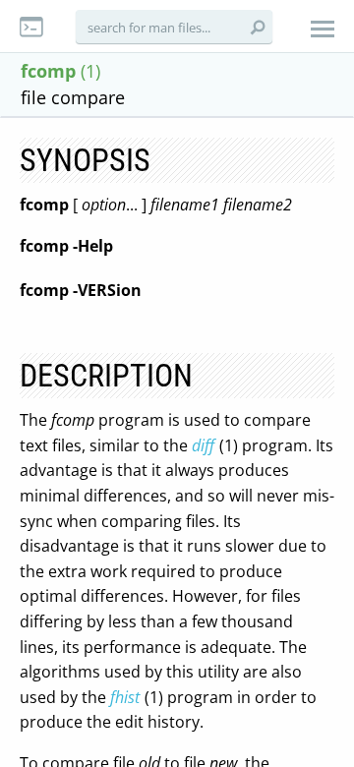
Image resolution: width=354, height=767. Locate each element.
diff (203, 445)
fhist (125, 697)
